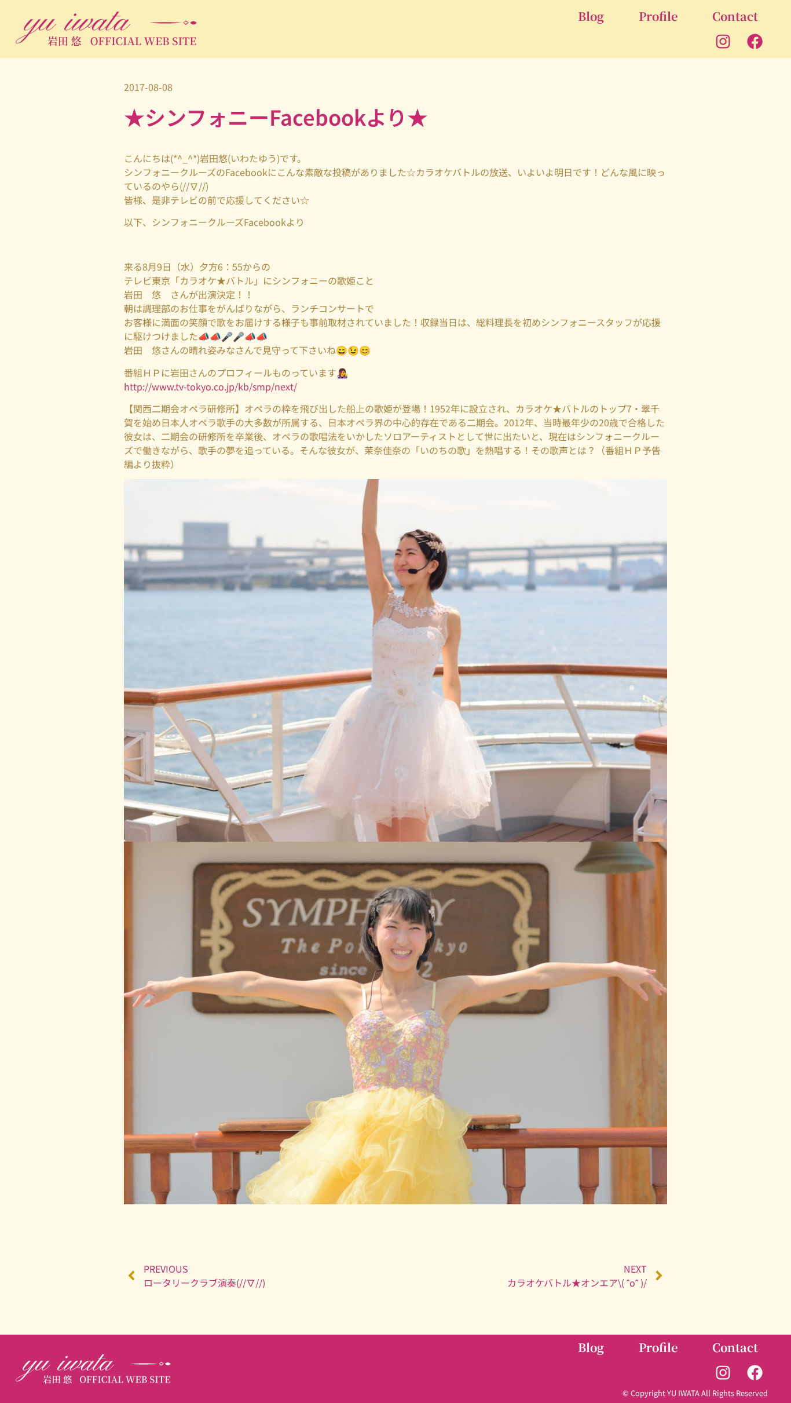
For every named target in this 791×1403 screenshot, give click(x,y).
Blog (591, 16)
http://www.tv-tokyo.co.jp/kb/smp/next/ (210, 386)
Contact (735, 16)
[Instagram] (723, 41)
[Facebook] (755, 41)
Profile (658, 16)
